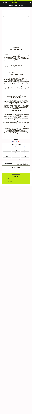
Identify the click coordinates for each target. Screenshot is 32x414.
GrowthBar (16, 150)
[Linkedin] (19, 160)
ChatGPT (25, 156)
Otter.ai (25, 150)
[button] (12, 141)
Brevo (7, 150)
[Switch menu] (30, 2)
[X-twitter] (14, 160)
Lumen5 (7, 156)
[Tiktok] (17, 160)
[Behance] (12, 160)
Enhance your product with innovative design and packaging (23, 163)
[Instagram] (16, 160)
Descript (16, 156)
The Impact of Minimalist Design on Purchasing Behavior (23, 164)
